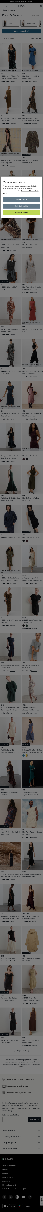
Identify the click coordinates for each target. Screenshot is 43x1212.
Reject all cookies (21, 206)
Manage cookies (21, 199)
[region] (21, 197)
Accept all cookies (21, 212)
